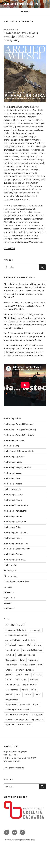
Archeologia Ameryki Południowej (20, 429)
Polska (38, 694)
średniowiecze (24, 724)
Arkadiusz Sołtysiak (14, 645)
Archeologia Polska (13, 527)
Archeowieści (10, 565)
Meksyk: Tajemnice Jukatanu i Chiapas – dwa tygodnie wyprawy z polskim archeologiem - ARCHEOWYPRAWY (24, 287)
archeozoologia (12, 640)
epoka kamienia (27, 665)
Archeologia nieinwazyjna (16, 505)
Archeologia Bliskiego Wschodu (19, 451)
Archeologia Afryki (12, 418)
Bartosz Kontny (34, 645)
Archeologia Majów (13, 500)
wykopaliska (37, 719)
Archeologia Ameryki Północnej (19, 424)
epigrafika (33, 660)
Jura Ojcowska (22, 675)
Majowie (34, 680)
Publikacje (9, 592)
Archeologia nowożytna (15, 511)
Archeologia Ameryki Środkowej (19, 435)
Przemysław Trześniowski (17, 704)
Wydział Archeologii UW (16, 719)
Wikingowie (37, 714)
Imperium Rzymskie (24, 670)
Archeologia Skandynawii (16, 543)
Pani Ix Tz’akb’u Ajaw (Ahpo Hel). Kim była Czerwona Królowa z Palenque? (24, 294)
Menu (26, 11)
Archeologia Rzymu (13, 538)
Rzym (35, 704)
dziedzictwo (11, 660)
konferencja (20, 680)
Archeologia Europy (13, 473)
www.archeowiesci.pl (14, 768)
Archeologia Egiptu (13, 462)
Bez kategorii (10, 570)
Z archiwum (9, 608)
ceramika (9, 655)
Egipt (22, 660)
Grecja (8, 670)
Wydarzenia (9, 597)
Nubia (33, 690)
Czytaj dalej (9, 248)
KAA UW (37, 675)
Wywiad (8, 603)
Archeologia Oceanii (13, 516)
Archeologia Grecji (12, 478)
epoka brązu (11, 665)
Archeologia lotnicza (13, 494)
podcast (27, 694)
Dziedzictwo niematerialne (16, 581)
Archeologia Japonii (13, 484)
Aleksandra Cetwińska (16, 630)
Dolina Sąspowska (26, 655)
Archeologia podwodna (15, 522)
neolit (24, 690)
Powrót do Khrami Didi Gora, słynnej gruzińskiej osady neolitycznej (21, 36)
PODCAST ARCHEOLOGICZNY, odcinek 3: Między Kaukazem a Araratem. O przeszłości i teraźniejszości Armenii (24, 318)
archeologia (35, 630)
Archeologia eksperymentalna (18, 467)
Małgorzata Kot (12, 685)
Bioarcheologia (11, 576)
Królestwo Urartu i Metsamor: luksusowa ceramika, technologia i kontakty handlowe (25, 324)
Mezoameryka (30, 685)
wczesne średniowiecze (16, 714)
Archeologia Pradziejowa (15, 532)
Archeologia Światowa (14, 560)
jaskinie (9, 675)
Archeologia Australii (14, 440)
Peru (18, 694)
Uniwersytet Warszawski (17, 709)
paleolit (9, 694)
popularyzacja (11, 700)
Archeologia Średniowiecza (17, 549)
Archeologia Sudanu (13, 554)
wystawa (9, 724)
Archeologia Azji (11, 446)
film (40, 665)
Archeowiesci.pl (21, 4)
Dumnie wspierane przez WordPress (19, 840)
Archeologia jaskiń (12, 489)
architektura (29, 640)
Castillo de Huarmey (32, 650)
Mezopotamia (11, 690)
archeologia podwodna (16, 635)
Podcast (8, 587)
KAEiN (8, 680)
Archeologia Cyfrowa (14, 456)
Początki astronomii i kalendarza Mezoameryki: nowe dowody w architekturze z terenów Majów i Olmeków (23, 352)
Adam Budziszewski (14, 625)
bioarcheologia (12, 650)
